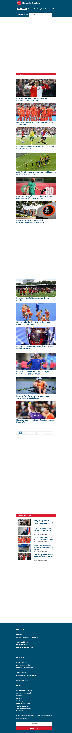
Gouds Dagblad (21, 701)
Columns (20, 14)
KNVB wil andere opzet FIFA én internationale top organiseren (30, 221)
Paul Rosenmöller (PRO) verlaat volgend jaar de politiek (42, 530)
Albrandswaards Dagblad (24, 690)
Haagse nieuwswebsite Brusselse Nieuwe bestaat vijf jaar (43, 547)
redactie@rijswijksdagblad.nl (26, 675)
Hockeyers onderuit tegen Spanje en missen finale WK (35, 421)
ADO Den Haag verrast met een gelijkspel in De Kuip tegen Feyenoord (36, 173)
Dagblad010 (20, 695)
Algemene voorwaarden (24, 647)
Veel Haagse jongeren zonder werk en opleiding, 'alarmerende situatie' (43, 522)
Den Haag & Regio (40, 9)
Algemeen (19, 680)
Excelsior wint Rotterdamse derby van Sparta (33, 299)
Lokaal (30, 9)
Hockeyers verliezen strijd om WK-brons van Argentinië (36, 123)
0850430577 (22, 672)
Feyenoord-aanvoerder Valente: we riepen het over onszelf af (35, 147)
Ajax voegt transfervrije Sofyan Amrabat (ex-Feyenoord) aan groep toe (34, 197)
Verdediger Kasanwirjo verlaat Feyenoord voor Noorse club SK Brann (35, 373)
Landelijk (51, 9)
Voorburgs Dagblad (22, 706)
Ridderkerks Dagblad (23, 703)
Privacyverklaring (22, 644)
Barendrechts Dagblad (23, 693)
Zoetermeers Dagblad (23, 708)
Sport (26, 14)
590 (50, 432)
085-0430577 (21, 9)
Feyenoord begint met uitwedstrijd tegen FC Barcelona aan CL (36, 347)
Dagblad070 (20, 698)
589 (45, 432)
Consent (19, 650)
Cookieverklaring (22, 642)
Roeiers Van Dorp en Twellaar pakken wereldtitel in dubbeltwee (33, 397)
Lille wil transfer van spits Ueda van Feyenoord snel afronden (32, 99)
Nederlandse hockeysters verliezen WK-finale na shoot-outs (34, 323)
